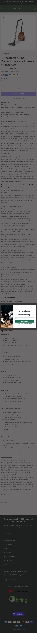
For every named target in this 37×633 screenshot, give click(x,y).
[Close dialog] (35, 306)
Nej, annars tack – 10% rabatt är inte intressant (24, 323)
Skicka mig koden (24, 321)
